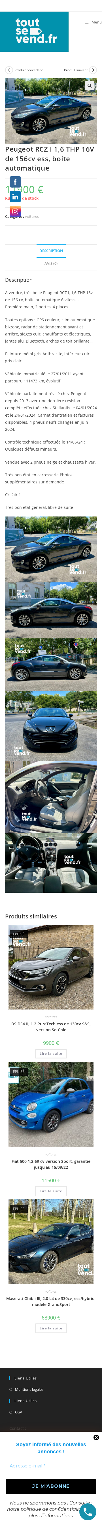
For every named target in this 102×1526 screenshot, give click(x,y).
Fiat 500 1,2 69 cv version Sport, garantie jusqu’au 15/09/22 (51, 1164)
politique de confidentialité (52, 1509)
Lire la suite (51, 1053)
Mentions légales (29, 1389)
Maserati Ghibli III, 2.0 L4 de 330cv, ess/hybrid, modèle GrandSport (51, 1301)
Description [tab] (51, 250)
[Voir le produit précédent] (9, 70)
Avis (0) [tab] (51, 263)
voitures (32, 216)
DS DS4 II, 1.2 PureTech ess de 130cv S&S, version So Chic (51, 1026)
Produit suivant (76, 70)
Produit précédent (28, 70)
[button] (89, 85)
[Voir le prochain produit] (93, 70)
